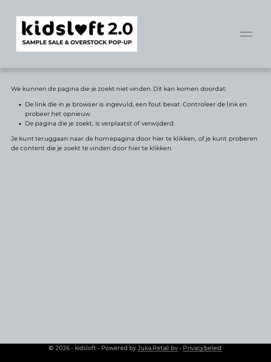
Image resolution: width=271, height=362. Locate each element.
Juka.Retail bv (158, 348)
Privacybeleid (202, 348)
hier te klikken (173, 138)
